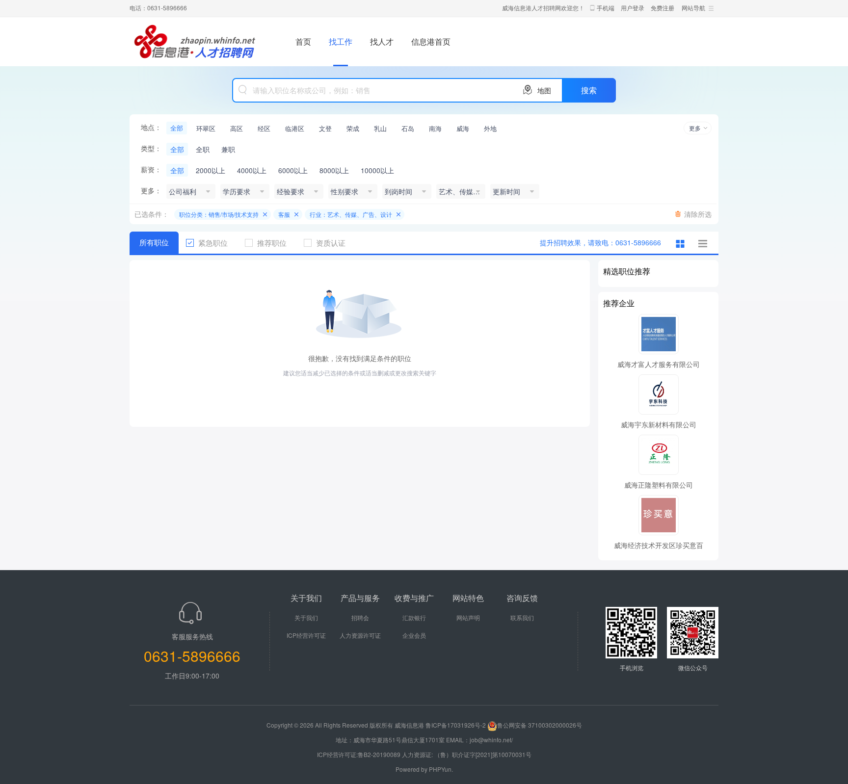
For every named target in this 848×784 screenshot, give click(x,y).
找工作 (340, 41)
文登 (325, 128)
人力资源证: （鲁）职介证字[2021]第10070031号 (466, 754)
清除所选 (698, 214)
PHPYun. (441, 769)
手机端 (605, 7)
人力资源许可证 (360, 635)
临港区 (294, 128)
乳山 (380, 128)
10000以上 (377, 170)
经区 (264, 128)
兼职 (228, 149)
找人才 (382, 41)
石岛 (407, 128)
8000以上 (334, 170)
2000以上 (210, 170)
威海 (462, 128)
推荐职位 (272, 242)
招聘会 (360, 617)
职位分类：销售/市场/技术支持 (219, 214)
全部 (176, 127)
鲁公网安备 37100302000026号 (539, 725)
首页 (303, 41)
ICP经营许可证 (306, 635)
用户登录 (632, 7)
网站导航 (693, 7)
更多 (695, 128)
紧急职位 (213, 242)
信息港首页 (430, 41)
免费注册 (662, 7)
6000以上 (293, 170)
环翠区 (205, 128)
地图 (544, 90)
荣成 (352, 128)
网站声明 (468, 617)
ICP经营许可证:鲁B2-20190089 (359, 754)
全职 (203, 149)
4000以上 (251, 170)
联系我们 (522, 617)
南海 (435, 128)
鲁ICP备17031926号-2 (455, 725)
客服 (284, 214)
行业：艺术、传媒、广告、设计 (351, 214)
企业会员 (414, 635)
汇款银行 (414, 617)
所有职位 (154, 242)
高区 (236, 128)
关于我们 (306, 617)
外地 (490, 128)
